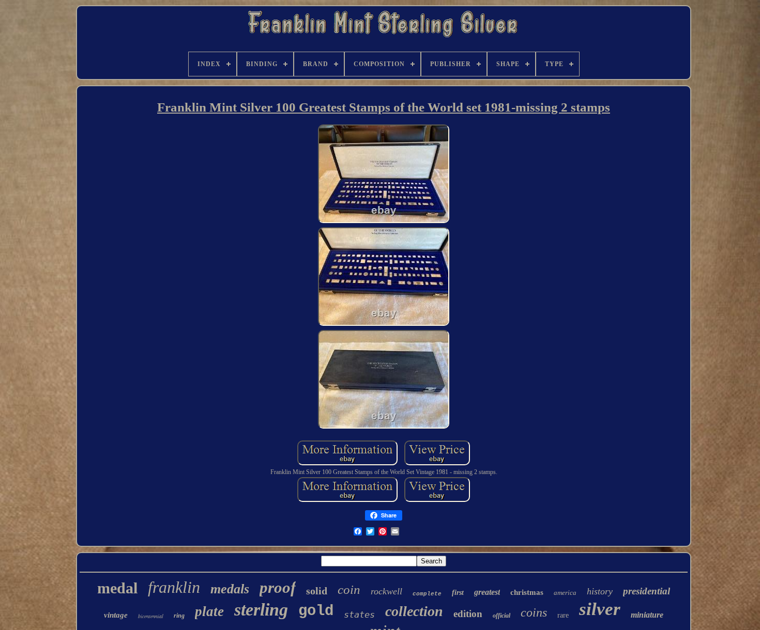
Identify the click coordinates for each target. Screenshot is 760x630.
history (600, 591)
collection (414, 611)
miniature (647, 614)
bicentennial (150, 616)
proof (278, 587)
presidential (646, 591)
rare (563, 615)
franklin (174, 587)
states (359, 614)
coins (534, 612)
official (501, 615)
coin (349, 589)
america (565, 592)
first (458, 592)
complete (427, 594)
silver (599, 609)
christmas (526, 592)
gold (315, 611)
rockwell (386, 591)
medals (229, 588)
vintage (116, 615)
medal (117, 587)
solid (316, 590)
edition (467, 613)
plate (209, 611)
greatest (487, 592)
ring (179, 615)
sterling (261, 609)
